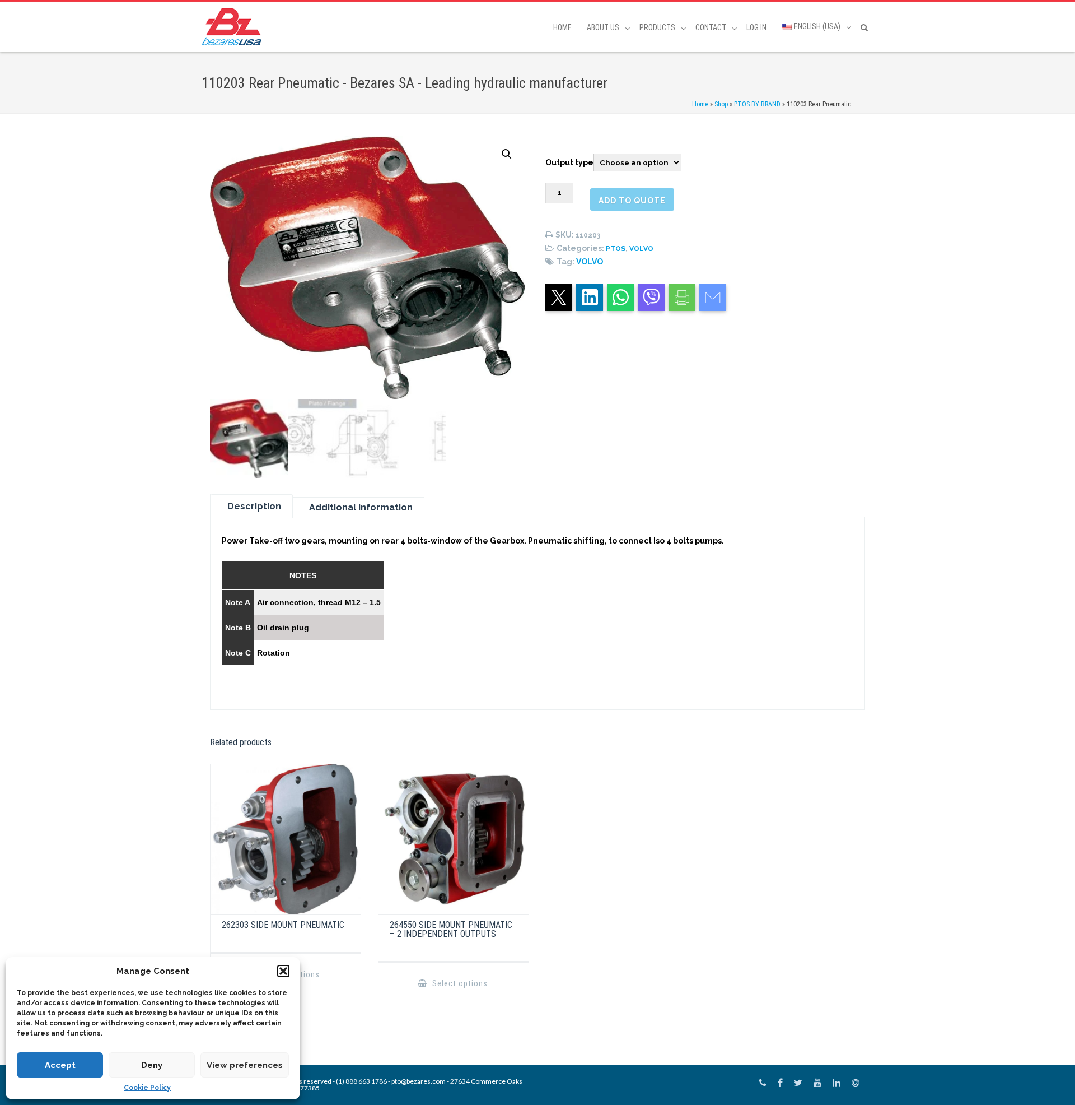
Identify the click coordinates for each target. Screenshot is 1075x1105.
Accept (60, 1065)
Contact (710, 27)
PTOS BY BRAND (757, 104)
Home (562, 27)
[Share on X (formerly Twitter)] (558, 297)
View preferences (245, 1065)
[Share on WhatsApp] (620, 297)
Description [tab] (254, 506)
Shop (721, 104)
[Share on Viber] (651, 297)
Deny (151, 1065)
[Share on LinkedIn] (589, 297)
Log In (756, 27)
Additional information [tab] (361, 507)
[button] (283, 971)
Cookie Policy (147, 1088)
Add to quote (632, 200)
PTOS (615, 249)
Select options (459, 983)
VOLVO (641, 249)
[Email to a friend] (712, 297)
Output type (569, 162)
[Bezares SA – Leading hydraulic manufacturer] (234, 26)
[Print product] (682, 297)
